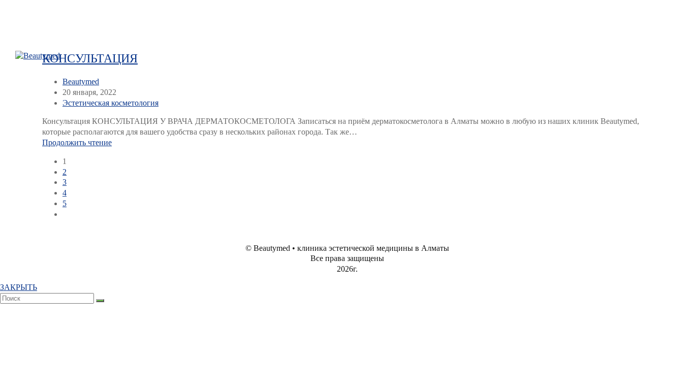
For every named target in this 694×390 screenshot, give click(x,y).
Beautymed (80, 81)
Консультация (90, 58)
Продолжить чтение (77, 142)
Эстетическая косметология (110, 103)
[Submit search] (100, 300)
